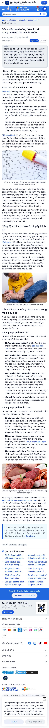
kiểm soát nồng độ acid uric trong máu (19, 500)
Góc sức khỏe (10, 20)
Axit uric (13, 545)
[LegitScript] (14, 678)
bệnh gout (6, 242)
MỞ (44, 3)
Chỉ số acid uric (9, 135)
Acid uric (6, 91)
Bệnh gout (22, 545)
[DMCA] (26, 672)
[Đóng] (2, 2)
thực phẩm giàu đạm (36, 442)
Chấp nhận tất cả (35, 722)
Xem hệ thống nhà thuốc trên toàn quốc (24, 591)
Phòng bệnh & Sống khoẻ (28, 20)
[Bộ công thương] (8, 672)
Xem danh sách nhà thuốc (24, 595)
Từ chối (14, 722)
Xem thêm (30, 536)
